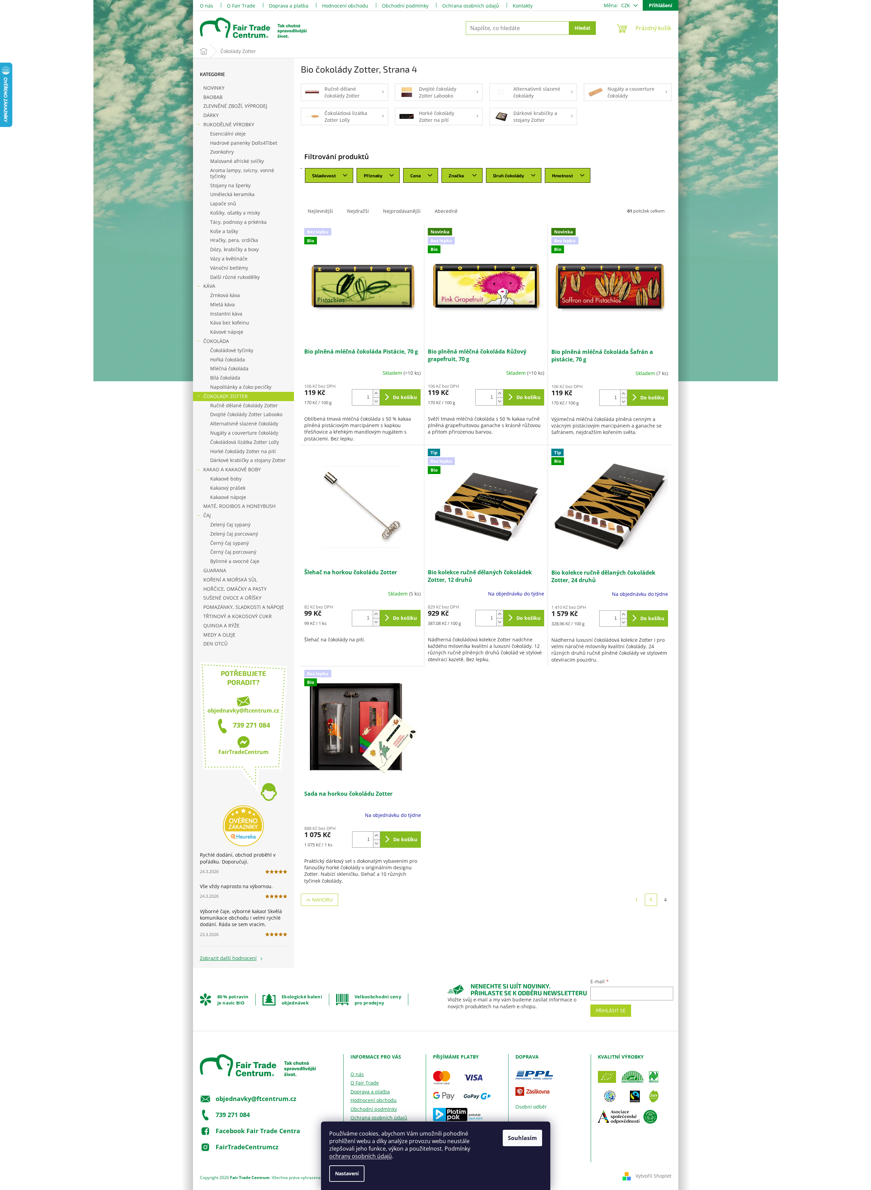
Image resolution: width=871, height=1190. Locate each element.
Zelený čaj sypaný (230, 524)
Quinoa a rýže (221, 625)
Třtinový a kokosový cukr (237, 616)
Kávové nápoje (226, 332)
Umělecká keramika (232, 194)
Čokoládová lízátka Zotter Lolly (244, 442)
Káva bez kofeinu (229, 322)
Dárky (211, 115)
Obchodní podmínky (405, 5)
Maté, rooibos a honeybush (239, 506)
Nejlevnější (320, 211)
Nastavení (347, 1173)
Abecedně (446, 211)
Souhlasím (522, 1138)
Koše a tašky (224, 231)
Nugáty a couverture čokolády (244, 433)
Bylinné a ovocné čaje (234, 561)
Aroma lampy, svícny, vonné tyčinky (242, 173)
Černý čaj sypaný (229, 543)
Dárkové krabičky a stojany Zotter (248, 460)
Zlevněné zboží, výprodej (235, 106)
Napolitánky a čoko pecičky (240, 387)
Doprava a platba (288, 5)
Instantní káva (226, 313)
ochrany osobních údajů (360, 1156)
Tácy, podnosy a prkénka (238, 222)
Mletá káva (222, 304)
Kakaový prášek (227, 488)
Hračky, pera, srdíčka (234, 240)
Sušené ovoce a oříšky (232, 597)
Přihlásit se (611, 1010)
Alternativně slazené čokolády (244, 423)
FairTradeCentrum (243, 752)
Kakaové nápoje (228, 497)
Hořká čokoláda (227, 359)
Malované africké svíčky (237, 161)
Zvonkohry (222, 152)
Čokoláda (216, 341)
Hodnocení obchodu (345, 5)
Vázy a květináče (228, 258)
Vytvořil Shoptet (653, 1175)
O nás (206, 5)
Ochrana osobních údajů (470, 5)
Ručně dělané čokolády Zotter (244, 405)
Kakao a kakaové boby (232, 469)
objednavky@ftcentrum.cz (243, 710)
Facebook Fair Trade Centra (258, 1130)
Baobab (212, 97)
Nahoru (322, 899)
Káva (209, 286)
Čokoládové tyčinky (231, 350)
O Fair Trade (241, 5)
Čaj (207, 515)
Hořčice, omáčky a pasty (235, 589)
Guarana (214, 570)
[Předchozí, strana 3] (651, 900)
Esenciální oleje (228, 133)
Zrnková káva (225, 295)
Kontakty (523, 5)
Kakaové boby (226, 478)
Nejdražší (358, 211)
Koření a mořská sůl (230, 579)
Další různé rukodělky (235, 277)
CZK (626, 5)
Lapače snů (223, 203)
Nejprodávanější (402, 211)
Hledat (582, 28)
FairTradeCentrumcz (247, 1146)
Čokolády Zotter (225, 396)
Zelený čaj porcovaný (234, 533)
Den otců (215, 643)
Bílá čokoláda (225, 377)
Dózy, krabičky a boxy (234, 249)
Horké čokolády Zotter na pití (243, 451)
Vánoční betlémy (229, 268)
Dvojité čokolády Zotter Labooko (246, 414)
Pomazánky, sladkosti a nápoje (243, 607)
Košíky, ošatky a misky (235, 212)
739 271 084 (251, 725)
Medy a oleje (219, 634)
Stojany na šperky (230, 185)
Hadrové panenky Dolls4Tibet (243, 143)
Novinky (214, 88)
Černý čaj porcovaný (233, 552)
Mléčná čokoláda (229, 368)
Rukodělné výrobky (228, 124)
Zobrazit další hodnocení (228, 958)
